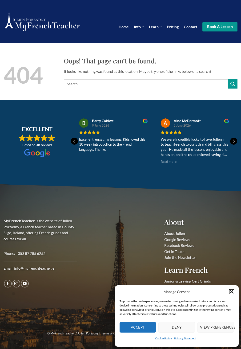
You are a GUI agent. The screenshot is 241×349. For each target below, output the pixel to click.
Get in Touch (174, 251)
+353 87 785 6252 (30, 253)
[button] (231, 291)
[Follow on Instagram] (16, 283)
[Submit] (232, 83)
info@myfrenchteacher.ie (34, 268)
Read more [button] (169, 161)
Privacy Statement (185, 338)
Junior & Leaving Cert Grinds (187, 281)
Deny (177, 327)
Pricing (173, 26)
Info (137, 26)
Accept (138, 327)
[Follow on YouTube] (25, 283)
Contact (190, 26)
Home (124, 26)
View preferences (217, 327)
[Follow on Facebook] (8, 283)
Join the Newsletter (180, 257)
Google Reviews (177, 239)
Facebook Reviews (179, 245)
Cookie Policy (163, 338)
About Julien (174, 233)
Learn (154, 26)
